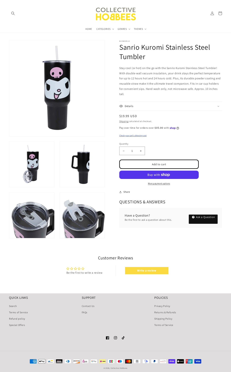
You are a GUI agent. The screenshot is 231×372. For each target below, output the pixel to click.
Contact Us (88, 306)
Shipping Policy (163, 318)
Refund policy (17, 318)
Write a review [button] (146, 270)
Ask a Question (205, 217)
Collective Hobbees (119, 368)
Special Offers (17, 325)
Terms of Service (18, 312)
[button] (13, 13)
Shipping (123, 121)
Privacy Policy (162, 306)
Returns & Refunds (165, 312)
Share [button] (126, 191)
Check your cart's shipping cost (133, 135)
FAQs (84, 312)
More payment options (159, 183)
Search (13, 306)
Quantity (123, 143)
